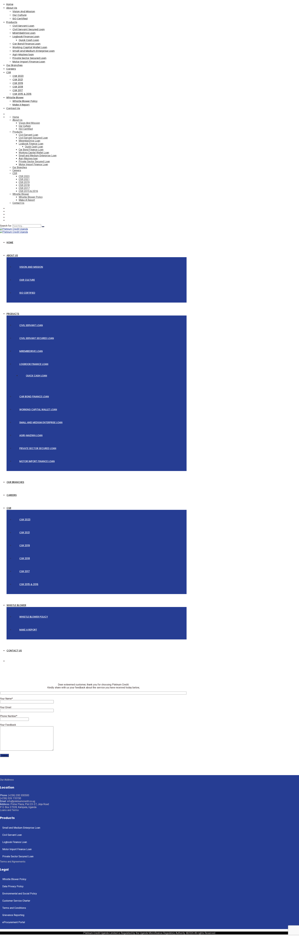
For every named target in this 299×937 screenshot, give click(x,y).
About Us (11, 8)
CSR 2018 (17, 86)
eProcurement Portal (13, 922)
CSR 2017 (17, 90)
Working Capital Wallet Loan (29, 47)
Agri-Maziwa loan (23, 54)
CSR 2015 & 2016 (21, 94)
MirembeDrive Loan (24, 33)
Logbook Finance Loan (25, 36)
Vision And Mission (23, 11)
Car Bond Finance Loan (26, 43)
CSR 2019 (17, 83)
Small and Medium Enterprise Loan (33, 51)
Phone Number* (8, 716)
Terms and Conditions (14, 907)
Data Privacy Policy (13, 886)
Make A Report (21, 104)
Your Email (5, 707)
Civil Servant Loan (23, 25)
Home (9, 4)
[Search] (43, 226)
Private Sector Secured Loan (29, 58)
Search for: (6, 225)
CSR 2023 (18, 76)
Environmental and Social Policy (19, 893)
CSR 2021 (17, 79)
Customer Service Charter (16, 900)
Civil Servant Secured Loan (28, 29)
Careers (11, 68)
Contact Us (13, 108)
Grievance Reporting (13, 915)
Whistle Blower (15, 97)
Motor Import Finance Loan (28, 61)
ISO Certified (20, 18)
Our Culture (19, 15)
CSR (8, 72)
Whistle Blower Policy (25, 101)
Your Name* (6, 698)
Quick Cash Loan (29, 40)
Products (11, 22)
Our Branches (14, 65)
